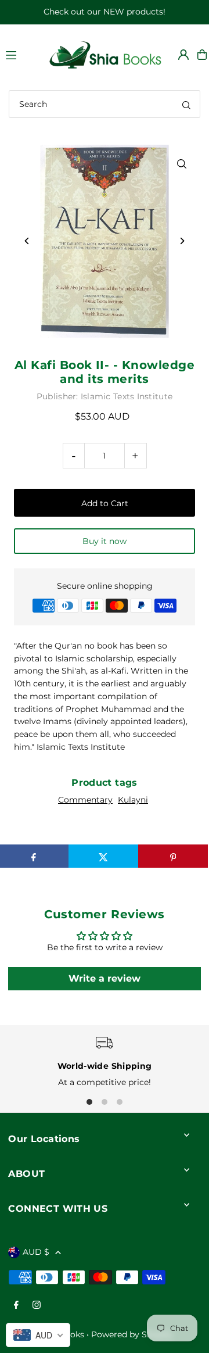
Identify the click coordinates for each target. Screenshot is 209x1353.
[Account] (183, 54)
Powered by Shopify (131, 1334)
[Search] (186, 104)
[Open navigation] (20, 54)
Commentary (85, 799)
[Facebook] (16, 1306)
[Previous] (27, 241)
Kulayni (133, 799)
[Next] (182, 241)
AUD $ (36, 1252)
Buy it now (104, 541)
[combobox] (104, 104)
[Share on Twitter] (103, 856)
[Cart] (202, 54)
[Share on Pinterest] (173, 856)
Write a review (104, 978)
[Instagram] (37, 1306)
